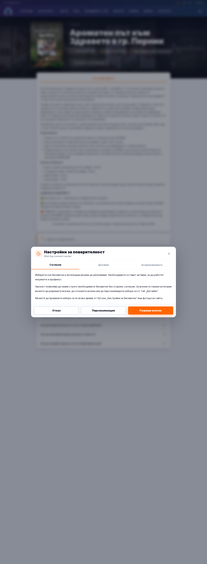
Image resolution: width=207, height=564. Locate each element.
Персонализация (103, 310)
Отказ (56, 310)
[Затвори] (169, 254)
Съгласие (55, 264)
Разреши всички (151, 310)
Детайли (103, 265)
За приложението (151, 265)
